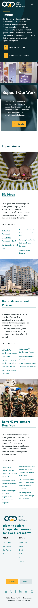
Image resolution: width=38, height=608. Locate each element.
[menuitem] (32, 4)
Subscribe (12, 581)
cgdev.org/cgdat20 (10, 41)
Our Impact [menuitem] (7, 546)
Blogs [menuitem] (21, 546)
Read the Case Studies (19, 55)
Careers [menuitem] (21, 562)
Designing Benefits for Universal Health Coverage (27, 243)
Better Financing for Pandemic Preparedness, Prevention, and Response (9, 497)
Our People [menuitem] (7, 550)
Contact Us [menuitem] (7, 554)
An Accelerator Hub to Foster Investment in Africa (27, 233)
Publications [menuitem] (23, 542)
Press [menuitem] (21, 558)
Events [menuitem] (21, 550)
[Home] (19, 4)
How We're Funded (17, 47)
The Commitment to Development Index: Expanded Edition (9, 363)
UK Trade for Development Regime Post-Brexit (9, 353)
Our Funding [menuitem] (7, 542)
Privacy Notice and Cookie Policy (19, 600)
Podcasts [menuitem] (22, 554)
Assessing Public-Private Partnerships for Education (26, 496)
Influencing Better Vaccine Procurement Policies (9, 484)
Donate (21, 124)
